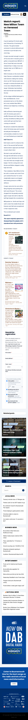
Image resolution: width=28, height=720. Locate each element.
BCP (5, 424)
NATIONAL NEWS (13, 592)
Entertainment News (9, 446)
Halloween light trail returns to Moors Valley (12, 451)
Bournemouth (13, 424)
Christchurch (7, 426)
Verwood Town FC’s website (12, 221)
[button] (23, 490)
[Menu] (25, 5)
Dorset (6, 464)
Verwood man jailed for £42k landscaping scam (13, 471)
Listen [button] (14, 683)
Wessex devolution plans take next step (13, 431)
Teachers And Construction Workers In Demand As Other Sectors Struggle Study (13, 602)
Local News (14, 464)
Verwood (20, 446)
